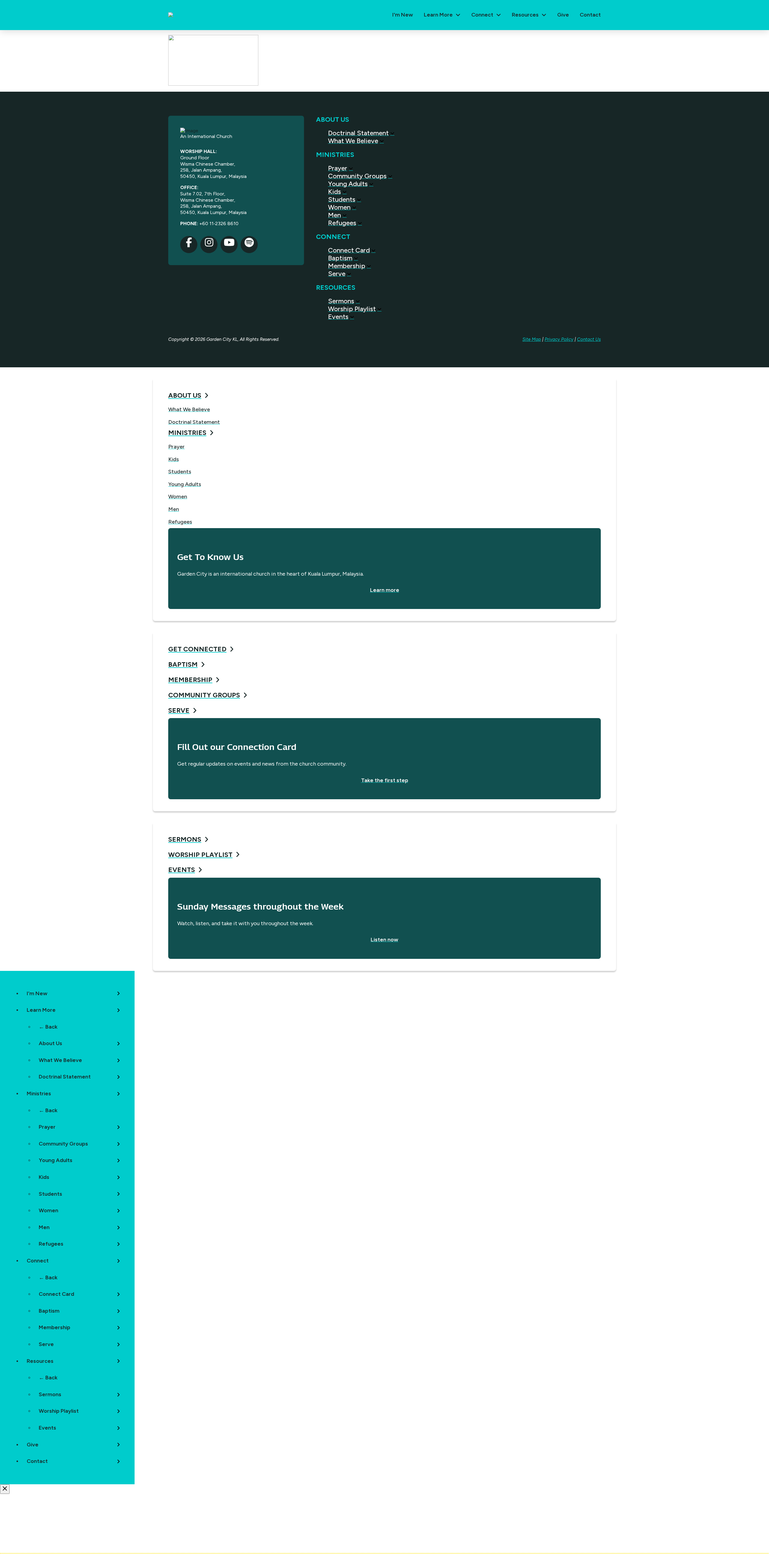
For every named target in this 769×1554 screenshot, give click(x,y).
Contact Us (589, 339)
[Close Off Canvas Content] (5, 1489)
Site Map (531, 339)
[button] (442, 15)
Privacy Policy (559, 339)
